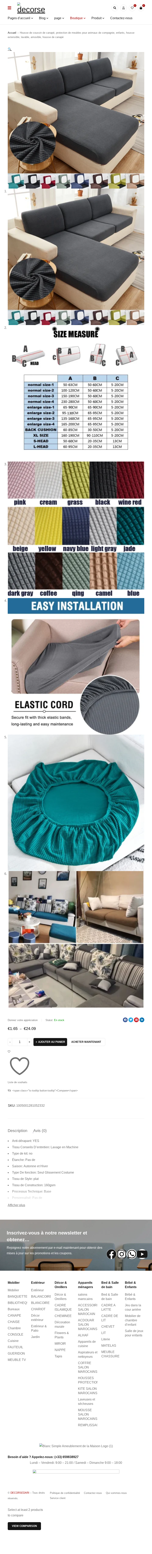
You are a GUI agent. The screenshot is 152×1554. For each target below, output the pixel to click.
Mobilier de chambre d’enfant (133, 1320)
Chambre (14, 1328)
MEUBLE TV (17, 1360)
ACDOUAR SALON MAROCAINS (87, 1325)
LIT (103, 1333)
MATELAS (108, 1345)
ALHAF (83, 1335)
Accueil (12, 32)
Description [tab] (17, 1130)
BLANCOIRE (40, 1303)
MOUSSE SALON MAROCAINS (87, 1414)
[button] (10, 49)
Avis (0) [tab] (40, 1130)
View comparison (24, 1526)
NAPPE (60, 1350)
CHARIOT (38, 1309)
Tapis (58, 1356)
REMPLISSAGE (89, 1425)
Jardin (35, 1337)
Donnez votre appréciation (23, 1020)
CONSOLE (15, 1334)
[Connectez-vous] (123, 8)
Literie (105, 1339)
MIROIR (60, 1343)
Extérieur (37, 1290)
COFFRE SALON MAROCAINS (87, 1367)
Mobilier (13, 1290)
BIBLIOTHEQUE (19, 1303)
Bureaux (14, 1309)
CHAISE (14, 1322)
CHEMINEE (63, 1316)
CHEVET (108, 1326)
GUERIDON (16, 1353)
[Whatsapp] (132, 1254)
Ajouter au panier (51, 1041)
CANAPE (14, 1315)
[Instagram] (122, 1254)
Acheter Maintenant (86, 1041)
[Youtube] (142, 1254)
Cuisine (13, 1341)
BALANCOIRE (41, 1296)
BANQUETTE (18, 1296)
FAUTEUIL (15, 1347)
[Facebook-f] (111, 1254)
